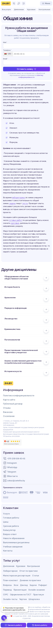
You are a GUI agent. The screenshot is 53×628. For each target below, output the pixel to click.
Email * (5, 59)
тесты (25, 203)
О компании (9, 416)
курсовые (15, 223)
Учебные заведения (12, 547)
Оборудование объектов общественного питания (16, 277)
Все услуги (6, 9)
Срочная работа (11, 526)
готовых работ (15, 220)
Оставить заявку (25, 69)
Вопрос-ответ (10, 534)
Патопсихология (12, 340)
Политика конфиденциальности (18, 395)
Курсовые (31, 9)
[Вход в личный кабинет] (19, 3)
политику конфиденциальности (30, 76)
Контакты (7, 551)
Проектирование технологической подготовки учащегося (21, 351)
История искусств (13, 371)
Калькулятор (9, 530)
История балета (12, 287)
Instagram (12, 463)
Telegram (11, 472)
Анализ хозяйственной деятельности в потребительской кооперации (22, 362)
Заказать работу (15, 625)
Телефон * (7, 50)
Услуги (6, 514)
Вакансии (8, 412)
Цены (5, 522)
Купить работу (41, 625)
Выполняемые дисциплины (16, 542)
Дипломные (19, 9)
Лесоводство (10, 319)
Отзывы (6, 408)
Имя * (5, 42)
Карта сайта (9, 400)
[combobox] (8, 54)
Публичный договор (12, 404)
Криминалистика (12, 329)
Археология (10, 297)
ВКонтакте (12, 476)
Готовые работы (11, 518)
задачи (12, 203)
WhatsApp (12, 467)
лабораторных (18, 197)
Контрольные (44, 9)
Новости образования (13, 538)
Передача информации (15, 308)
